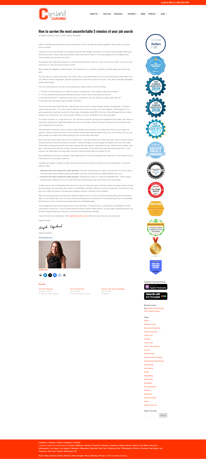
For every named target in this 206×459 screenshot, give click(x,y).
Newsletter (77, 35)
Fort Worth (144, 445)
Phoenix (136, 448)
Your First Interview (77, 289)
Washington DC (70, 451)
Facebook (43, 443)
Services (53, 456)
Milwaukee (84, 448)
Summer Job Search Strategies (113, 289)
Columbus (114, 445)
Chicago (104, 445)
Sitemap (94, 456)
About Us (94, 14)
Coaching (118, 14)
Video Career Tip (150, 405)
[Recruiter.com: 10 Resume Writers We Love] (156, 180)
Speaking (131, 14)
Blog (163, 14)
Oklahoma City (114, 448)
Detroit (136, 445)
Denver (129, 445)
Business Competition (152, 328)
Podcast (151, 14)
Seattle (60, 451)
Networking (148, 379)
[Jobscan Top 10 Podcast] (156, 75)
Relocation (148, 394)
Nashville (94, 448)
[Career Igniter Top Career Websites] (156, 198)
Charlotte (96, 445)
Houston (153, 445)
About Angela (77, 456)
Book (143, 14)
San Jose (52, 451)
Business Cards (150, 324)
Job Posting (148, 368)
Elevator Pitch (149, 354)
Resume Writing (150, 398)
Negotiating (148, 376)
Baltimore (80, 445)
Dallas (121, 445)
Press (87, 456)
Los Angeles (65, 448)
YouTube (76, 443)
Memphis (75, 448)
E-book (146, 350)
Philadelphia (127, 448)
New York (103, 448)
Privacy (102, 456)
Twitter (59, 443)
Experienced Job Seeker (153, 357)
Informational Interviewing (154, 361)
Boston (88, 445)
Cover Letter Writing (151, 346)
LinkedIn (51, 443)
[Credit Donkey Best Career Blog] (156, 160)
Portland (144, 448)
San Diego (154, 448)
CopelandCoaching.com (78, 216)
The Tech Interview (46, 289)
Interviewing (148, 365)
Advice (69, 35)
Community (148, 343)
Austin (72, 445)
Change (147, 339)
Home (41, 456)
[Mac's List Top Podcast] (156, 138)
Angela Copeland (47, 35)
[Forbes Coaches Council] (156, 54)
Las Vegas (54, 448)
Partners (67, 456)
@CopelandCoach (45, 237)
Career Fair (148, 335)
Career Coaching (150, 332)
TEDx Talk (107, 14)
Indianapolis (44, 448)
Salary (146, 401)
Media (146, 372)
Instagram (68, 443)
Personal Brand (150, 387)
